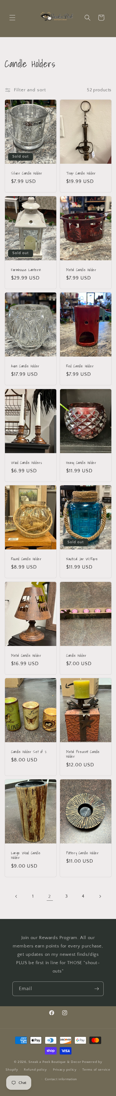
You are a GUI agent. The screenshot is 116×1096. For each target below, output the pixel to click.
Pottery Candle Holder (82, 853)
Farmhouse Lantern (26, 269)
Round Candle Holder (26, 559)
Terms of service (96, 1070)
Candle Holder (76, 655)
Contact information (61, 1079)
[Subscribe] (96, 988)
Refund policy (35, 1070)
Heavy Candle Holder (81, 462)
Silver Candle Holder (26, 173)
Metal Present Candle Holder (83, 754)
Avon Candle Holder (25, 366)
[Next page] (100, 896)
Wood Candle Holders (26, 462)
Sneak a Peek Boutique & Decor (54, 1062)
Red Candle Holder (80, 366)
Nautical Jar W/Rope (82, 559)
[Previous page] (16, 896)
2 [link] (49, 896)
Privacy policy (65, 1070)
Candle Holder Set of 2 (29, 751)
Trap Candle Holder (81, 173)
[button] (12, 17)
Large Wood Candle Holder (26, 855)
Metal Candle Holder (81, 269)
